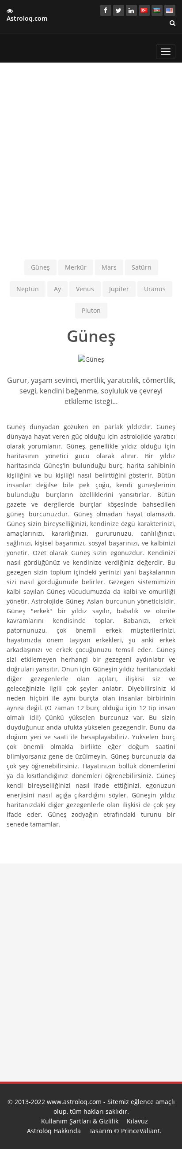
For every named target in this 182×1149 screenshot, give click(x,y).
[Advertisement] (91, 160)
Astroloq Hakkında (54, 1131)
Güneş (40, 267)
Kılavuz (137, 1121)
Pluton (91, 310)
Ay (57, 289)
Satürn (142, 267)
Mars (109, 267)
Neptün (27, 289)
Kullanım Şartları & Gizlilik (79, 1121)
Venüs (85, 289)
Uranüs (155, 289)
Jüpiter (119, 289)
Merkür (76, 267)
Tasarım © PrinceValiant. (125, 1131)
